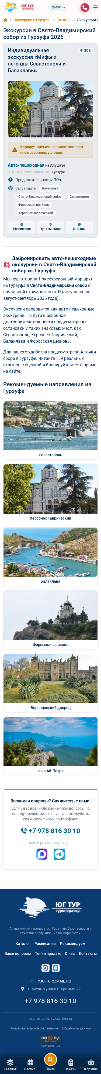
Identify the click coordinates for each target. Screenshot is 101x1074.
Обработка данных (76, 1028)
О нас (70, 953)
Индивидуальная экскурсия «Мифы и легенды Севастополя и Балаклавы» (37, 60)
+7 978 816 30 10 (50, 1001)
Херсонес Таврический (35, 213)
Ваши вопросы (18, 953)
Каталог (23, 943)
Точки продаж (48, 953)
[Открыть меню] (95, 7)
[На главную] (18, 7)
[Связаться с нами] (85, 7)
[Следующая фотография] (86, 109)
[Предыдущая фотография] (14, 109)
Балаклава (50, 188)
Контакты (88, 953)
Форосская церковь (33, 205)
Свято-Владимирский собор (40, 197)
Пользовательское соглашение (34, 1028)
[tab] (22, 227)
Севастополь (80, 197)
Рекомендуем (73, 943)
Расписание (45, 943)
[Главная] (5, 20)
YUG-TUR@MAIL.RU (54, 981)
